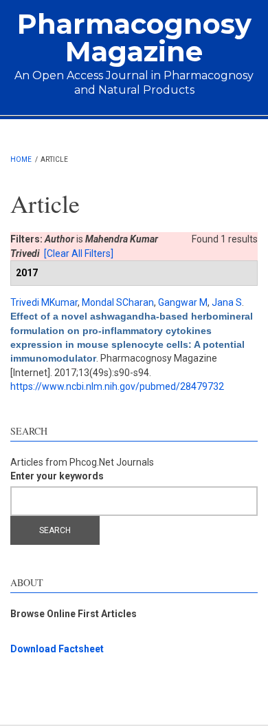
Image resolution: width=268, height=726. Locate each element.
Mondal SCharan (118, 302)
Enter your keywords (57, 475)
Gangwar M (183, 302)
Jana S (227, 302)
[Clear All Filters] (78, 253)
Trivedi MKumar (44, 302)
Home (21, 159)
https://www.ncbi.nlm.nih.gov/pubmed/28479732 (117, 386)
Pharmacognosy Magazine (134, 37)
